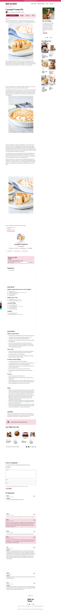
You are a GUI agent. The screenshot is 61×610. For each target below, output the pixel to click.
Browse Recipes (33, 3)
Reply (34, 496)
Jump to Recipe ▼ (12, 15)
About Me (51, 3)
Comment (7, 469)
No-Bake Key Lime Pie (11, 227)
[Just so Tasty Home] (11, 4)
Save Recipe (31, 262)
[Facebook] (47, 37)
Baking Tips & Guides (41, 3)
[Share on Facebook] (1, 305)
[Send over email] (1, 308)
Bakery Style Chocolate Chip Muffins (45, 56)
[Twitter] (49, 37)
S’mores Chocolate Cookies (31, 442)
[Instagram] (46, 37)
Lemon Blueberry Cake (51, 88)
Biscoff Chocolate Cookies (16, 442)
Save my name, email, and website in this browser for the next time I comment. (17, 486)
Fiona (10, 12)
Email (22, 260)
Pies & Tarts (10, 6)
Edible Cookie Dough (44, 72)
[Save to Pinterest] (1, 303)
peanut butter (28, 86)
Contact (47, 3)
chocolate (33, 86)
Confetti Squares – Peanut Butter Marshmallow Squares (44, 89)
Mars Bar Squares (51, 55)
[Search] (54, 4)
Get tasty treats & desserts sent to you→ (30, 0)
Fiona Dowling (21, 246)
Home (6, 6)
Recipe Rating (8, 466)
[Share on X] (1, 307)
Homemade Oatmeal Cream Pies (51, 72)
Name (7, 479)
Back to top (30, 595)
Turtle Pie (9, 228)
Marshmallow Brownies (8, 442)
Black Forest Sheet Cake (24, 442)
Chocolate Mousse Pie (11, 231)
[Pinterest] (51, 37)
